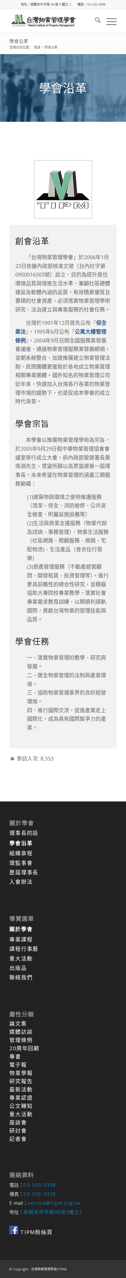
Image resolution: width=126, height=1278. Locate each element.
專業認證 (21, 1097)
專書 (15, 1056)
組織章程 (21, 853)
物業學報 (21, 1072)
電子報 (18, 1064)
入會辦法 (21, 881)
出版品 (18, 967)
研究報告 (21, 1081)
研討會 (18, 1130)
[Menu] (109, 21)
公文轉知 (21, 1105)
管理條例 (21, 1040)
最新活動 (21, 1089)
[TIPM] (52, 21)
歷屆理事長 (23, 872)
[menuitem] (95, 21)
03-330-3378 (39, 1194)
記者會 (18, 1138)
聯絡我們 (21, 977)
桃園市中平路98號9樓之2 (52, 1212)
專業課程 (21, 939)
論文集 (18, 1023)
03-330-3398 (39, 1185)
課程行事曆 (23, 948)
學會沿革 (18, 41)
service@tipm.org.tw (54, 1203)
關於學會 (21, 929)
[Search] (95, 21)
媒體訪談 (21, 1031)
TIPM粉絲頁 (35, 1232)
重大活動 (21, 958)
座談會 (18, 1122)
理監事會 (21, 862)
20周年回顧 (24, 1048)
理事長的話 (23, 832)
